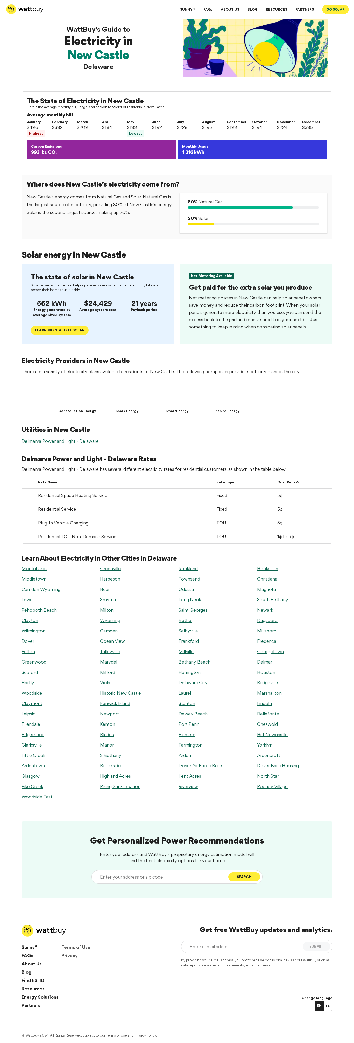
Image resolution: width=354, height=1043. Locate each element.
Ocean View (112, 641)
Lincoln (264, 703)
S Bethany (110, 755)
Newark (265, 610)
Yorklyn (264, 745)
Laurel (185, 693)
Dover (28, 641)
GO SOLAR (335, 9)
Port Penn (189, 724)
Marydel (108, 662)
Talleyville (110, 651)
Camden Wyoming (41, 589)
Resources (33, 988)
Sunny (30, 947)
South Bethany (272, 599)
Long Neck (190, 599)
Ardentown (33, 765)
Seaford (30, 672)
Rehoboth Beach (39, 610)
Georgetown (270, 651)
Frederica (266, 641)
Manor (107, 745)
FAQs (208, 9)
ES (328, 1006)
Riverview (188, 786)
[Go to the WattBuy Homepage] (24, 9)
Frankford (189, 641)
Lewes (28, 599)
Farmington (190, 745)
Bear (105, 589)
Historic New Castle (120, 693)
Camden (109, 630)
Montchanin (34, 568)
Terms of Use (75, 947)
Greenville (110, 568)
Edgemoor (33, 734)
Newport (109, 713)
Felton (28, 651)
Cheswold (267, 724)
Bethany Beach (194, 662)
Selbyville (188, 630)
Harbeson (110, 579)
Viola (105, 682)
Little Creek (33, 755)
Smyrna (108, 599)
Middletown (34, 579)
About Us (32, 963)
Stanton (187, 703)
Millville (186, 651)
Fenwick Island (115, 703)
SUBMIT (316, 946)
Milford (107, 672)
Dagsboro (267, 620)
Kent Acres (190, 776)
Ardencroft (268, 755)
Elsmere (187, 734)
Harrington (190, 672)
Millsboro (267, 630)
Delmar (264, 662)
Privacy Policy (145, 1035)
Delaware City (193, 682)
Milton (107, 610)
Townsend (189, 579)
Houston (266, 672)
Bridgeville (267, 682)
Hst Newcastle (272, 734)
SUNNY (187, 9)
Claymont (32, 703)
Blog (26, 972)
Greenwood (34, 662)
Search (244, 877)
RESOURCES (276, 9)
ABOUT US (230, 9)
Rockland (188, 568)
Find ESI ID (33, 980)
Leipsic (29, 713)
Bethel (185, 620)
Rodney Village (272, 786)
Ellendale (31, 724)
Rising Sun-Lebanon (120, 786)
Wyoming (110, 620)
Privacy (69, 955)
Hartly (28, 682)
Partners (31, 1005)
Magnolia (266, 589)
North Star (268, 776)
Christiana (267, 579)
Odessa (186, 589)
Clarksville (32, 745)
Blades (107, 734)
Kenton (107, 724)
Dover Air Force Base (200, 765)
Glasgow (31, 776)
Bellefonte (268, 713)
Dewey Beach (193, 713)
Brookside (110, 765)
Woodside (32, 693)
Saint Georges (193, 610)
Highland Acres (115, 776)
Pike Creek (32, 786)
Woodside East (37, 796)
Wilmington (33, 630)
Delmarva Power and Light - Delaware (60, 441)
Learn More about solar (59, 330)
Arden (185, 755)
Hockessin (267, 568)
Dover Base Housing (278, 765)
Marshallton (269, 693)
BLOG (252, 9)
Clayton (30, 620)
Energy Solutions (40, 997)
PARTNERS (304, 9)
